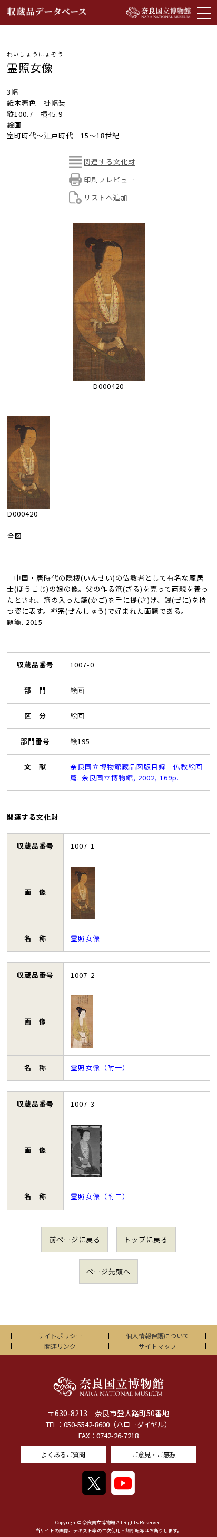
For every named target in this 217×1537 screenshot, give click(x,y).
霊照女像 (85, 938)
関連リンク (60, 1346)
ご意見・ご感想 (154, 1454)
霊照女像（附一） (100, 1067)
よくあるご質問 (63, 1454)
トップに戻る (146, 1239)
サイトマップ (157, 1346)
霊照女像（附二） (100, 1196)
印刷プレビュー (109, 179)
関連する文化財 (109, 162)
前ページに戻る (75, 1239)
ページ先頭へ (108, 1271)
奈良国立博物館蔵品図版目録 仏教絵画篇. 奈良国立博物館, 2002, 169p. (136, 771)
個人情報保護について (157, 1335)
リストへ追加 (106, 197)
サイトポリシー (60, 1335)
